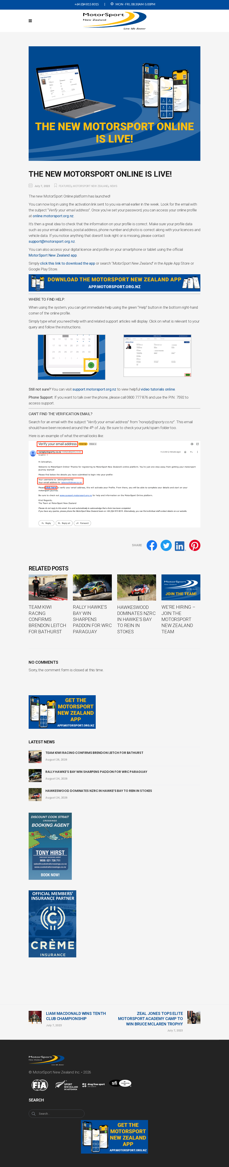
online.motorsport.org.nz (53, 216)
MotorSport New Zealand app (52, 255)
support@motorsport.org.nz (52, 241)
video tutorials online (158, 389)
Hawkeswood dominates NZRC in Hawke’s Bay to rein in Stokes (98, 791)
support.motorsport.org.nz (94, 389)
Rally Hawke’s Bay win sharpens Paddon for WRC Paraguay (96, 771)
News (113, 186)
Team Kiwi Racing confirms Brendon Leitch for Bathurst (94, 752)
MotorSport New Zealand (90, 186)
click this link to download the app (67, 263)
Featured (65, 186)
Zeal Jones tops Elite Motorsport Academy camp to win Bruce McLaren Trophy (150, 1018)
